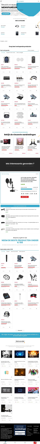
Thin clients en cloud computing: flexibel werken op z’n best (6, 416)
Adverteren (29, 435)
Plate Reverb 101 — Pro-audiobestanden (5, 398)
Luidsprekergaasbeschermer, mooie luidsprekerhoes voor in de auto (6, 285)
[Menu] (1, 1)
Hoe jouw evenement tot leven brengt (20, 362)
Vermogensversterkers (9, 227)
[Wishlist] (15, 442)
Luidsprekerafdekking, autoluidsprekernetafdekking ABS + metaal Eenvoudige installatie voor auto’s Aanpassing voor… (20, 67)
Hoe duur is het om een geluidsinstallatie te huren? (5, 362)
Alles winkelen (29, 429)
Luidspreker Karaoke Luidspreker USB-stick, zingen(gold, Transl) (13, 147)
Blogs (28, 431)
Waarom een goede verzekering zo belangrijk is (32, 380)
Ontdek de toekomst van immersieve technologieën (19, 398)
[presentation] (1, 141)
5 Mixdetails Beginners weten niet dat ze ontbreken (33, 398)
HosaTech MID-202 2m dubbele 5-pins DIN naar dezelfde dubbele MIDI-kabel (33, 303)
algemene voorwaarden (35, 430)
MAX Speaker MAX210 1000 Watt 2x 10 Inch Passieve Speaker (33, 67)
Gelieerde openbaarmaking (36, 432)
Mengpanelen (8, 214)
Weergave (3, 34)
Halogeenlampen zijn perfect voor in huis (19, 380)
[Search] (38, 1)
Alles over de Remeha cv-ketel (6, 379)
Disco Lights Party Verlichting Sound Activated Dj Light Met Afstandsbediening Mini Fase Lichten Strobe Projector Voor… (6, 123)
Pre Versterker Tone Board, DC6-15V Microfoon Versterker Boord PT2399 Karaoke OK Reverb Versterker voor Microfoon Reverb (33, 123)
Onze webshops (30, 433)
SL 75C (2, 265)
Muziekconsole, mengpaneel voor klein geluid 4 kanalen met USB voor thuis (6, 303)
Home (28, 428)
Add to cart (8, 196)
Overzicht (29, 432)
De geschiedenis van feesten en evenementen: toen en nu (33, 362)
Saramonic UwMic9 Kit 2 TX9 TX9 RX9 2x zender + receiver (20, 85)
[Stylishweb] (11, 359)
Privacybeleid (35, 428)
